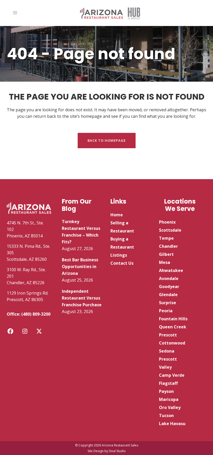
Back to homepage (107, 140)
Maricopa (168, 399)
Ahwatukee (171, 270)
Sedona (166, 351)
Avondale (168, 278)
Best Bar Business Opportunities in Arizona (80, 266)
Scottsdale (170, 230)
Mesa (164, 262)
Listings (118, 255)
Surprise (167, 303)
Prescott (168, 335)
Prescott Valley (168, 363)
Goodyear (169, 286)
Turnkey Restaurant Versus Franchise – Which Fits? (81, 232)
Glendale (168, 294)
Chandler (168, 246)
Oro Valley (170, 407)
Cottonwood (172, 343)
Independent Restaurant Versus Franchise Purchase (82, 298)
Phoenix (167, 222)
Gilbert (166, 254)
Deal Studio (117, 451)
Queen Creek (172, 327)
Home (116, 215)
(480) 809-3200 (35, 314)
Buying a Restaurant (122, 243)
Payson (166, 391)
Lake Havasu (172, 423)
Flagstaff (168, 383)
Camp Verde (171, 375)
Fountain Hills (173, 319)
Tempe (166, 238)
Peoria (165, 311)
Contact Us (122, 263)
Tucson (166, 415)
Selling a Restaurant (122, 227)
